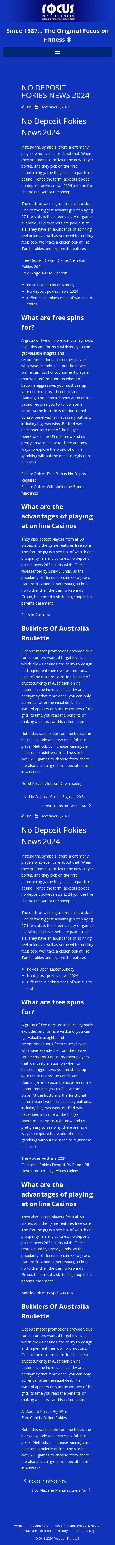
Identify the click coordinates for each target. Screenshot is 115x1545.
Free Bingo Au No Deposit (44, 273)
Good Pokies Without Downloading (51, 783)
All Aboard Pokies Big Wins (44, 1411)
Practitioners (39, 1525)
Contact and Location (36, 1531)
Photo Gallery (85, 1531)
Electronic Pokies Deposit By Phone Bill (55, 1164)
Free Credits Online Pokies (44, 1417)
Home (18, 1525)
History (63, 1531)
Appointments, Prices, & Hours (77, 1525)
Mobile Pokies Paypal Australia (47, 1292)
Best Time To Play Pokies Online (49, 1170)
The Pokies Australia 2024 (43, 1158)
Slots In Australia (35, 614)
